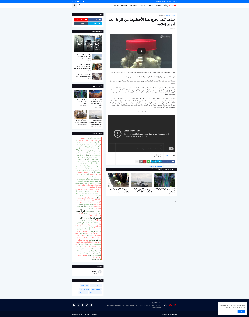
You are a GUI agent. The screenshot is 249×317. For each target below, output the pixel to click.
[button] (79, 5)
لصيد (77, 227)
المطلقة (95, 168)
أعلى (82, 142)
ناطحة (83, 244)
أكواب (99, 144)
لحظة (79, 227)
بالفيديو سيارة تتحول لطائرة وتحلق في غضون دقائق (143, 190)
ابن (97, 147)
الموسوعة (84, 170)
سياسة (80, 195)
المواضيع (98, 170)
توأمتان (81, 181)
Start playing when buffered (144, 149)
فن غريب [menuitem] (142, 5)
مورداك (89, 244)
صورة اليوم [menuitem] (124, 5)
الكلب (91, 163)
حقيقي (77, 183)
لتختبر (82, 227)
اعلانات (152, 1)
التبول (99, 149)
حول (95, 191)
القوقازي (95, 163)
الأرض (88, 146)
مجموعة (91, 235)
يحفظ (95, 253)
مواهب (93, 244)
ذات (79, 191)
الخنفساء (85, 153)
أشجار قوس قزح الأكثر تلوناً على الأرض (164, 190)
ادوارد (95, 146)
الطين (96, 159)
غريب (92, 213)
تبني (92, 179)
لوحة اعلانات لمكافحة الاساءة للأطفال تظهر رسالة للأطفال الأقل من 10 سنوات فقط (88, 44)
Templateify (173, 314)
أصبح (94, 142)
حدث (82, 183)
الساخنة (98, 157)
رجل (91, 193)
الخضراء (90, 153)
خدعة (91, 191)
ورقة (84, 248)
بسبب (100, 176)
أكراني (76, 142)
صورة (81, 204)
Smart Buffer (158, 157)
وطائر (95, 250)
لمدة (87, 229)
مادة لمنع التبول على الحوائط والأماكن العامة (88, 232)
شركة (94, 202)
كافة (94, 222)
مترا (80, 233)
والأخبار (99, 248)
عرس (99, 211)
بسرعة (96, 176)
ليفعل (97, 231)
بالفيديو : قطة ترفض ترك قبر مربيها (119, 190)
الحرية (100, 151)
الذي (100, 155)
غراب (99, 213)
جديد (96, 183)
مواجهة (91, 240)
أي (90, 144)
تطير (99, 181)
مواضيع (99, 244)
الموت (93, 170)
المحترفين (90, 165)
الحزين (96, 151)
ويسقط (78, 250)
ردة (88, 193)
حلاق (85, 187)
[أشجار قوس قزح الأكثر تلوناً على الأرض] (164, 180)
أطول (84, 142)
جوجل (91, 183)
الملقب (81, 168)
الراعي (93, 155)
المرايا (86, 165)
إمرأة (100, 146)
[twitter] (81, 1)
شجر (97, 202)
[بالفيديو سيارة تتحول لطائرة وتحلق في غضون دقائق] (141, 180)
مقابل (100, 240)
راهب (94, 193)
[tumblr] (75, 1)
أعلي (79, 142)
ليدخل (78, 229)
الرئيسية (175, 1)
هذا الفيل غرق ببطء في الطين (88, 245)
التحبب (95, 148)
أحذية (90, 138)
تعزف (93, 181)
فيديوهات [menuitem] (150, 5)
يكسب (99, 255)
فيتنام (91, 220)
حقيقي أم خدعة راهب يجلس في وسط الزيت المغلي (89, 186)
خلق (84, 191)
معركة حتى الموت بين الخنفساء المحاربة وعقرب (83, 75)
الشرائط (83, 157)
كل (88, 222)
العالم (87, 159)
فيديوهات (87, 220)
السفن (94, 157)
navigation (99, 138)
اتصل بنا (169, 1)
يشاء (82, 253)
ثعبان (79, 181)
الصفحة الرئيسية (170, 15)
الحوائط (79, 151)
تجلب (84, 179)
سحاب (95, 195)
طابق (78, 206)
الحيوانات (99, 153)
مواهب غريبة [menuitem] (133, 5)
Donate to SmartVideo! (155, 166)
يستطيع (85, 253)
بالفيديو (91, 172)
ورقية (81, 248)
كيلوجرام (89, 227)
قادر (81, 220)
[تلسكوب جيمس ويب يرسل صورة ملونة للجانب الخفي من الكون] (95, 94)
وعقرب (90, 250)
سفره (86, 195)
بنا (83, 176)
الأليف (84, 147)
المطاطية (99, 168)
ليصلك (100, 231)
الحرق (78, 149)
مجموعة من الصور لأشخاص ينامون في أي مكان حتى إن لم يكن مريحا (82, 66)
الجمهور (82, 148)
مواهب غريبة (95, 292)
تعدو (96, 181)
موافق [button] (241, 311)
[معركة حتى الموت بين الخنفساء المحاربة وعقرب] (97, 76)
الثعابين (86, 149)
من (96, 239)
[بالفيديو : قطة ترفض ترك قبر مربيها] (118, 180)
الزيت (79, 155)
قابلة (83, 220)
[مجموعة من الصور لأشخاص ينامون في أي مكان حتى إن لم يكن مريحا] (97, 66)
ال (90, 146)
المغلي (90, 168)
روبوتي (79, 193)
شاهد (98, 197)
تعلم (91, 181)
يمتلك (93, 255)
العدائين (98, 161)
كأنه (96, 222)
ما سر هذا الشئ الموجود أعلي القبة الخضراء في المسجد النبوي (83, 56)
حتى (85, 183)
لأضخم (85, 227)
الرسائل (88, 155)
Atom (95, 138)
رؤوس (100, 193)
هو (80, 246)
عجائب (91, 208)
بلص (85, 176)
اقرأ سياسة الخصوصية (231, 307)
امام (97, 172)
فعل (88, 218)
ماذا (83, 233)
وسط (99, 250)
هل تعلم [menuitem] (116, 5)
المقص (85, 168)
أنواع (92, 144)
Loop (160, 145)
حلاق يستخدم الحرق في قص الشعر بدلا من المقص (88, 189)
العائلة (92, 159)
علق (96, 211)
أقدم (108, 202)
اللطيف (86, 164)
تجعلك (88, 179)
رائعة (97, 193)
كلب (86, 222)
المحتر (94, 165)
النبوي (80, 170)
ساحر (76, 193)
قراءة (78, 220)
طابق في (98, 208)
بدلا (80, 174)
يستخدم (90, 252)
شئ (77, 195)
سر (89, 195)
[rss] (72, 1)
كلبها (83, 223)
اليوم (99, 172)
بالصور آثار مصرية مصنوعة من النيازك (81, 121)
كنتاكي (79, 223)
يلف (96, 255)
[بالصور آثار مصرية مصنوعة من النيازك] (80, 114)
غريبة (88, 213)
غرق (95, 213)
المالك (82, 164)
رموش (82, 193)
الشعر (79, 157)
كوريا (92, 227)
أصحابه (90, 142)
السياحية (90, 157)
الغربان (89, 161)
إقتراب (79, 144)
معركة (86, 235)
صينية (88, 206)
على (92, 210)
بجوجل (83, 174)
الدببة (80, 153)
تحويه (81, 179)
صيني (91, 206)
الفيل (81, 161)
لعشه (93, 229)
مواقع (96, 244)
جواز (94, 183)
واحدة (77, 246)
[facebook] (83, 1)
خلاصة (87, 191)
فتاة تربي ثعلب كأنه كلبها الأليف (89, 214)
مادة (91, 231)
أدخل (100, 142)
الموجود (88, 170)
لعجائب (96, 229)
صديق (91, 204)
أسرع (97, 142)
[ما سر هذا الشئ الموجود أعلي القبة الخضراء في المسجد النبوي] (97, 57)
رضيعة (86, 193)
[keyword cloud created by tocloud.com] (96, 259)
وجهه (87, 248)
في (80, 217)
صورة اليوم (97, 206)
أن (94, 144)
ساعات (99, 195)
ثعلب (99, 183)
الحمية (84, 151)
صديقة (87, 204)
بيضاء (78, 176)
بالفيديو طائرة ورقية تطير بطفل (89, 173)
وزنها (78, 248)
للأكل (90, 229)
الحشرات (90, 151)
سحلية (91, 195)
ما (94, 231)
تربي (78, 179)
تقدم (87, 181)
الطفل (100, 159)
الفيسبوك (85, 161)
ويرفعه (83, 250)
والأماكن (91, 248)
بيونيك (96, 179)
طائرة (83, 206)
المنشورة (77, 168)
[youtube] (78, 1)
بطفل (91, 176)
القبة (78, 161)
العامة (79, 159)
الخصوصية (94, 153)
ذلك (76, 191)
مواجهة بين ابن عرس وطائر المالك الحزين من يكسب (88, 241)
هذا (79, 244)
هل (82, 246)
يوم (90, 255)
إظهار (83, 144)
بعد (88, 176)
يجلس (99, 253)
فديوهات (161, 15)
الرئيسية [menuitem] (158, 5)
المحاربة (98, 166)
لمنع (84, 229)
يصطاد (79, 253)
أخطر (76, 140)
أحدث (174, 202)
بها (82, 176)
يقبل (76, 253)
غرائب (81, 210)
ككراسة (90, 222)
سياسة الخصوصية (160, 1)
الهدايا (77, 170)
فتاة (85, 213)
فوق (84, 218)
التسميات (92, 148)
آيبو (92, 138)
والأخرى (96, 248)
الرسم (83, 155)
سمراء (83, 195)
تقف (85, 181)
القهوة (99, 164)
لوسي (81, 229)
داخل (81, 191)
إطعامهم (87, 144)
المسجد (83, 165)
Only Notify (158, 149)
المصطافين (78, 165)
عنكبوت (88, 211)
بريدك (77, 174)
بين (99, 178)
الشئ (87, 157)
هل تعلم (83, 292)
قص (100, 223)
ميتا (86, 244)
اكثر (92, 146)
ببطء (87, 174)
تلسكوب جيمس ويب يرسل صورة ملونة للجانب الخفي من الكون (95, 102)
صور (85, 204)
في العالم (97, 220)
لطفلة (100, 229)
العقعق (93, 161)
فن (86, 218)
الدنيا (77, 153)
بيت (80, 176)
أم (96, 144)
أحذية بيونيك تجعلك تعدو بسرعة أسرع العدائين (90, 139)
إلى (77, 144)
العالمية (82, 159)
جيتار (88, 183)
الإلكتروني (80, 146)
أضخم (87, 142)
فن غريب (85, 289)
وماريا (86, 250)
